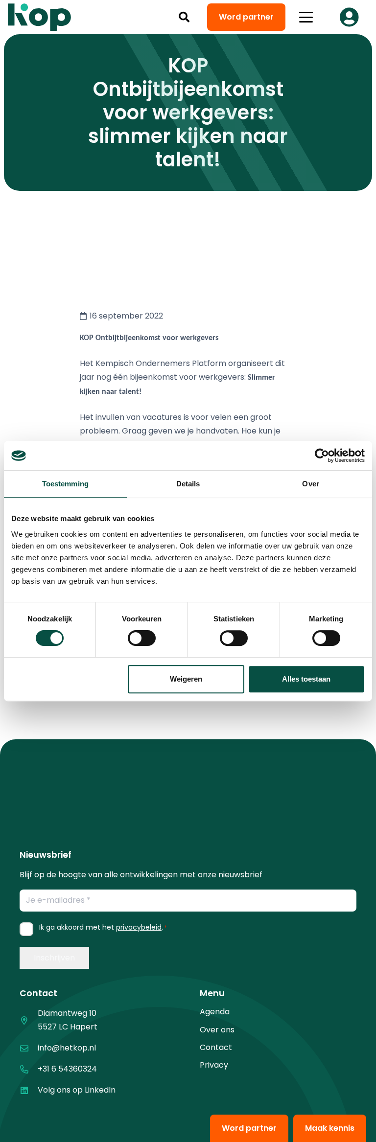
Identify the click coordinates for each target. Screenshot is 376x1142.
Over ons (217, 1029)
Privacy (214, 1065)
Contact (216, 1047)
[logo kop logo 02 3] (39, 17)
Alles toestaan (306, 679)
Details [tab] (188, 484)
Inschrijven (54, 957)
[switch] (142, 638)
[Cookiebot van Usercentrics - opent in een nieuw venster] (322, 455)
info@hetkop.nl (67, 1047)
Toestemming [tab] (65, 484)
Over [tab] (310, 484)
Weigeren (186, 679)
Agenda (215, 1011)
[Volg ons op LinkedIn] (29, 1090)
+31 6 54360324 (67, 1068)
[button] (184, 17)
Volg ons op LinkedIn (77, 1090)
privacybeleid (139, 927)
